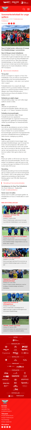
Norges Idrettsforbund (7, 415)
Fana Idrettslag (5, 419)
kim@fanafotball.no (11, 190)
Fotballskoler (4, 21)
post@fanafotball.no (6, 411)
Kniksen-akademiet (6, 421)
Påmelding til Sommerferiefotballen (14, 183)
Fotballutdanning (18, 19)
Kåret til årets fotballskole (10, 70)
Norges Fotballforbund (7, 417)
